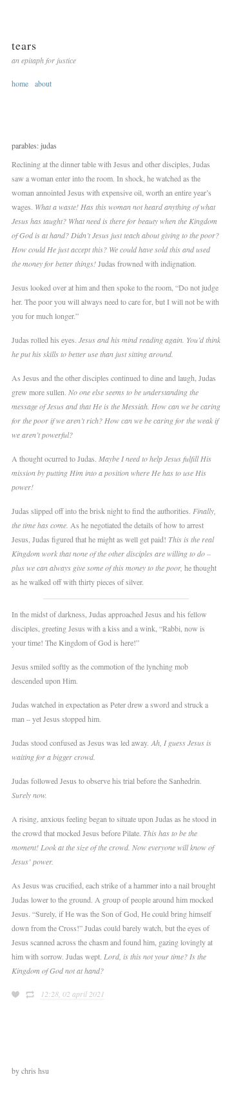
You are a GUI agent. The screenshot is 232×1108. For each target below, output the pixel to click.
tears (24, 45)
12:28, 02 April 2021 (72, 994)
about (43, 83)
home (20, 83)
